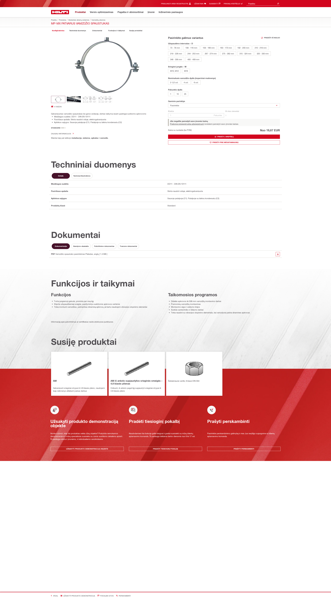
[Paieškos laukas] (278, 3)
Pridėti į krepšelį (225, 137)
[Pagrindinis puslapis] (60, 12)
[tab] (58, 30)
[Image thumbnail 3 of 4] (89, 99)
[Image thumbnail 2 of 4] (74, 99)
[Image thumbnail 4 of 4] (105, 99)
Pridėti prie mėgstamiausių (225, 142)
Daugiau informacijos (61, 134)
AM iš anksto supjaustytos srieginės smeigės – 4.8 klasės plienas (136, 382)
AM (55, 380)
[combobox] (263, 3)
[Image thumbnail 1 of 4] (58, 99)
